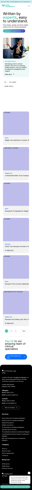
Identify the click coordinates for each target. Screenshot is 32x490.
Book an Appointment (8, 453)
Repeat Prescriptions (8, 422)
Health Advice (8, 86)
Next (23, 331)
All (5, 82)
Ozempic (14, 90)
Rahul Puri (10, 250)
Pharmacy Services (10, 98)
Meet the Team (6, 451)
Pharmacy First (9, 94)
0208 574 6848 (10, 400)
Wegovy (6, 106)
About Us (4, 448)
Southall (16, 377)
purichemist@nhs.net (11, 403)
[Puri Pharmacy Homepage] (8, 5)
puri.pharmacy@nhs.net (12, 395)
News (6, 90)
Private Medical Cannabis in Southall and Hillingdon (16, 432)
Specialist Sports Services (9, 429)
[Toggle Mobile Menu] (28, 6)
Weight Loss (16, 106)
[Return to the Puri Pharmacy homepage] (16, 372)
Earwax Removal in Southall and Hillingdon (13, 418)
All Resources (6, 464)
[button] (14, 31)
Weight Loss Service (7, 425)
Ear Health (12, 82)
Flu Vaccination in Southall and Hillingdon (13, 427)
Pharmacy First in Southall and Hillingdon (13, 420)
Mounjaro (19, 86)
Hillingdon (23, 377)
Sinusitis (20, 102)
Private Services (9, 102)
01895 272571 (10, 392)
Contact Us (5, 455)
